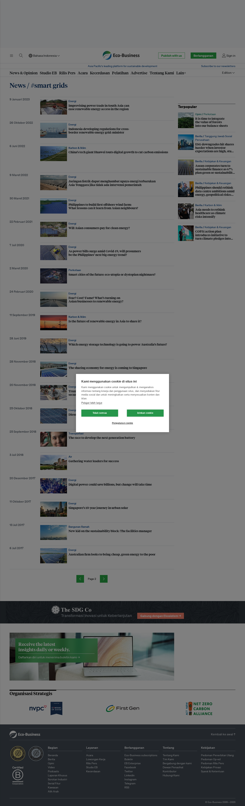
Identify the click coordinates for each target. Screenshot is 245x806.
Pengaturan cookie (122, 423)
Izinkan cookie (145, 413)
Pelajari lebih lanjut (91, 402)
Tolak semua (100, 413)
